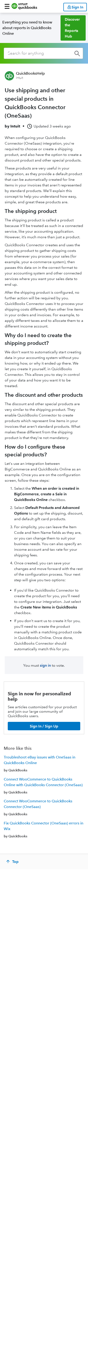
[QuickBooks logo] (24, 6)
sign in (45, 665)
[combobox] (43, 53)
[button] (7, 6)
